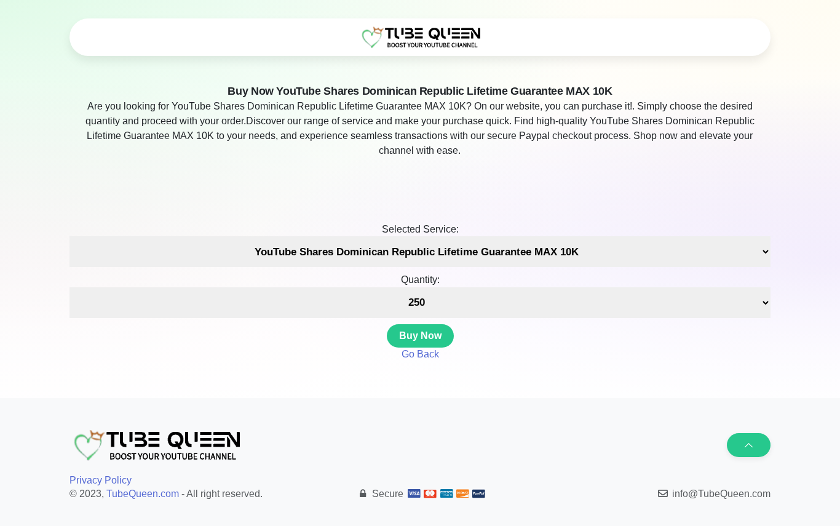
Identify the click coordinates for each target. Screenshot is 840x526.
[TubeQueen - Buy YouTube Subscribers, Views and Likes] (420, 37)
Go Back (420, 354)
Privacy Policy (100, 480)
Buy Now (420, 335)
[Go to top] (749, 445)
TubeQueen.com (142, 493)
